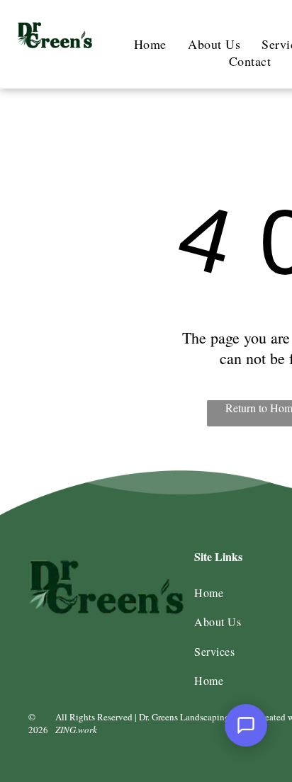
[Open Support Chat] (246, 725)
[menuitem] (150, 43)
